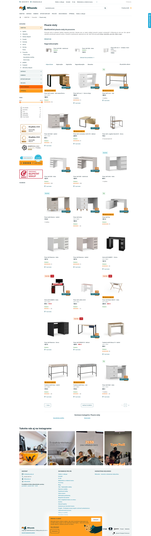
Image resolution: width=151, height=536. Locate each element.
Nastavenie (55, 531)
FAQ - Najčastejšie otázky (65, 487)
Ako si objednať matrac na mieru (67, 499)
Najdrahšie (69, 64)
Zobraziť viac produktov (86, 57)
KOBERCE (23, 75)
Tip (32, 111)
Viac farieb (32, 117)
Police (24, 49)
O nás (73, 2)
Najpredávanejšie (79, 64)
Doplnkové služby (63, 491)
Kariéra (60, 502)
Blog (59, 485)
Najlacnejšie (59, 64)
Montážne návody (63, 514)
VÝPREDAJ (23, 90)
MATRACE (23, 71)
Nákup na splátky (63, 512)
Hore (48, 405)
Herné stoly (26, 60)
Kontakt (68, 2)
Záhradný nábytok (27, 67)
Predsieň (25, 65)
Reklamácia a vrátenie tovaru (85, 2)
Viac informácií (55, 527)
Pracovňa (25, 52)
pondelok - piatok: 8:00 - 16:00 (33, 485)
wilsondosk (27, 481)
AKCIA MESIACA (25, 87)
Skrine (24, 44)
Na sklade (32, 107)
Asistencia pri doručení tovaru (66, 506)
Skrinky (24, 47)
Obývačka (25, 34)
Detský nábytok (27, 36)
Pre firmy (60, 482)
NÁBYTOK (23, 27)
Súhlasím (95, 519)
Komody (25, 42)
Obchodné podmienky (64, 495)
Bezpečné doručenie (63, 497)
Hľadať (105, 8)
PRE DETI (23, 83)
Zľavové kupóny (62, 504)
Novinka (32, 109)
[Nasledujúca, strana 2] (125, 405)
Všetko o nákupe (59, 2)
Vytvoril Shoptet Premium (122, 533)
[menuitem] (21, 14)
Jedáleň (24, 62)
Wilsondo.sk (27, 479)
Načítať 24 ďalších (87, 405)
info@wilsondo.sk (29, 474)
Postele (24, 39)
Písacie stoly (26, 54)
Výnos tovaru (61, 493)
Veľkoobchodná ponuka (64, 510)
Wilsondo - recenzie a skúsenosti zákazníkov (107, 474)
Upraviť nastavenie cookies (28, 532)
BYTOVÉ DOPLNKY (25, 79)
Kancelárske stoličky (28, 57)
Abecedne (90, 64)
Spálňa (24, 31)
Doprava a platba (62, 489)
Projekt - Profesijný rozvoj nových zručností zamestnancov (74, 508)
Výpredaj (32, 113)
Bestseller (32, 115)
